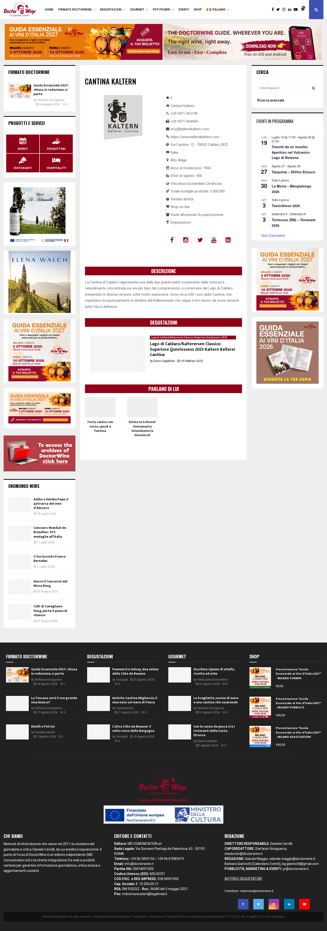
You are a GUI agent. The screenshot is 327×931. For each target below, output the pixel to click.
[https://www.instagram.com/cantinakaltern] (186, 240)
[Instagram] (285, 9)
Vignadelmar (124, 708)
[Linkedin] (291, 9)
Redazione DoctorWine (212, 679)
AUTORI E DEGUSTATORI (243, 878)
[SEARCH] (313, 88)
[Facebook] (274, 9)
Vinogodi (122, 679)
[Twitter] (279, 9)
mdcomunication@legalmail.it (144, 894)
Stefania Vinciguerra (50, 100)
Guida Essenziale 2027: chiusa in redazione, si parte (51, 90)
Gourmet (137, 9)
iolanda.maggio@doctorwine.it (292, 859)
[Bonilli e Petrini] (17, 731)
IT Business (139, 916)
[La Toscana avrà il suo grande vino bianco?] (17, 703)
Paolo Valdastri (207, 741)
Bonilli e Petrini (43, 726)
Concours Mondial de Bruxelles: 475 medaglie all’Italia (50, 532)
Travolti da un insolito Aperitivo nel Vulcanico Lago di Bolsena (291, 152)
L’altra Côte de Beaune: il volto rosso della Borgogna (133, 729)
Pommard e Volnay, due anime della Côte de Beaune (135, 671)
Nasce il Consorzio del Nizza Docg (51, 583)
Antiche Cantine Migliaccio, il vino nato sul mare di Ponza (134, 700)
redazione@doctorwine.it (256, 891)
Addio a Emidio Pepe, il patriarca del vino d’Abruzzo (51, 504)
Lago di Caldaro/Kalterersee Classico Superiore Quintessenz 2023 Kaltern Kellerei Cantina (192, 349)
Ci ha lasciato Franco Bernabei (50, 559)
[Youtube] (297, 9)
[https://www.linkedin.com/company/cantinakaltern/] (229, 240)
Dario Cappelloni (164, 361)
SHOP (198, 9)
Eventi (184, 9)
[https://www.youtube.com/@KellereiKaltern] (214, 240)
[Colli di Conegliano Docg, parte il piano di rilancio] (19, 611)
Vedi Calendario (273, 235)
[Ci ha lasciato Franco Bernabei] (19, 562)
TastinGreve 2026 (286, 205)
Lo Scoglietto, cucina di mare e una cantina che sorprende (215, 700)
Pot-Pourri (161, 9)
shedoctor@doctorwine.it (244, 854)
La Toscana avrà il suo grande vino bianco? (54, 700)
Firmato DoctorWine (75, 9)
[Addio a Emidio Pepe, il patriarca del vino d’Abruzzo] (19, 504)
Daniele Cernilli (45, 732)
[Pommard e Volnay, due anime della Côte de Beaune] (98, 674)
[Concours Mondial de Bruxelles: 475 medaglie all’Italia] (19, 533)
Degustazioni (111, 9)
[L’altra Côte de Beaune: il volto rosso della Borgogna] (98, 731)
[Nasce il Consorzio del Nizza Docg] (19, 586)
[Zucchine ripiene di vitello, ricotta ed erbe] (179, 674)
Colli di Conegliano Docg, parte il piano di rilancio (50, 611)
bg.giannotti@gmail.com (300, 864)
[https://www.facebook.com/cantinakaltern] (172, 240)
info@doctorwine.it (139, 864)
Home (49, 9)
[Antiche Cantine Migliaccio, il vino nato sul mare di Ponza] (98, 703)
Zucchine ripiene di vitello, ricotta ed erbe (213, 671)
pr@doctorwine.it (296, 869)
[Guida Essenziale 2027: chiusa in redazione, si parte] (19, 90)
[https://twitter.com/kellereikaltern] (200, 240)
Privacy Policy (275, 916)
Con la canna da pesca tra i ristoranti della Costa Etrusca (214, 731)
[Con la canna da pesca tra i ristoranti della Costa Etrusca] (179, 731)
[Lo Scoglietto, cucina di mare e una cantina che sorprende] (179, 703)
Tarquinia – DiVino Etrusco (293, 171)
